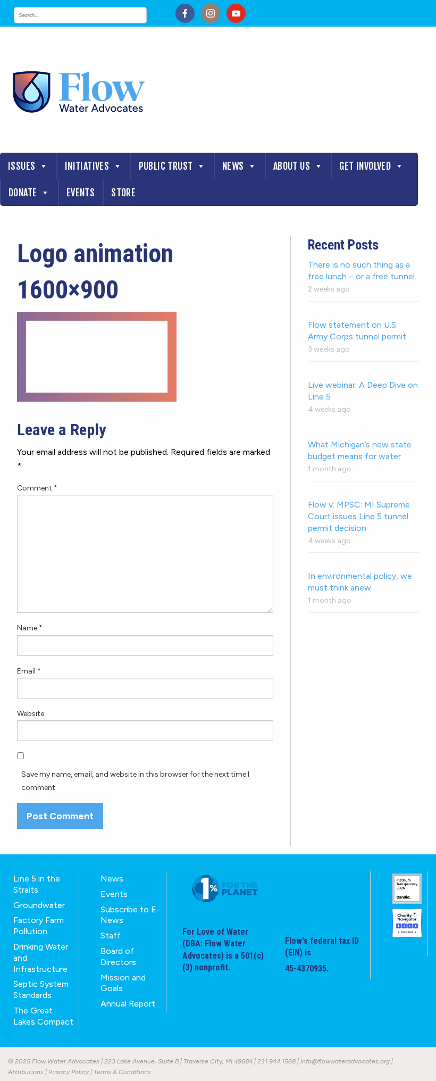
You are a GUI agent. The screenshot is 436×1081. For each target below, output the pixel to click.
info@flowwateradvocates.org (345, 1061)
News (233, 166)
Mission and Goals (123, 983)
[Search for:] (91, 15)
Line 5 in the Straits (36, 884)
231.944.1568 (276, 1061)
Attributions (26, 1072)
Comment (37, 488)
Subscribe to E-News (130, 915)
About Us (291, 166)
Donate (23, 192)
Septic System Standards (41, 989)
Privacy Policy (68, 1072)
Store (123, 192)
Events (80, 192)
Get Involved (365, 166)
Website (30, 713)
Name (30, 628)
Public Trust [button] (166, 166)
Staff (110, 935)
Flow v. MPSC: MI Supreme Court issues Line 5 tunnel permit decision (359, 516)
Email (29, 671)
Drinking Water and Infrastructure (40, 958)
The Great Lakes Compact (43, 1016)
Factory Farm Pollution (38, 925)
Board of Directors (118, 956)
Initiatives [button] (87, 166)
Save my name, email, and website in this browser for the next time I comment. (135, 781)
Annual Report (127, 1004)
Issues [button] (21, 166)
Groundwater (39, 905)
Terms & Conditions (122, 1072)
